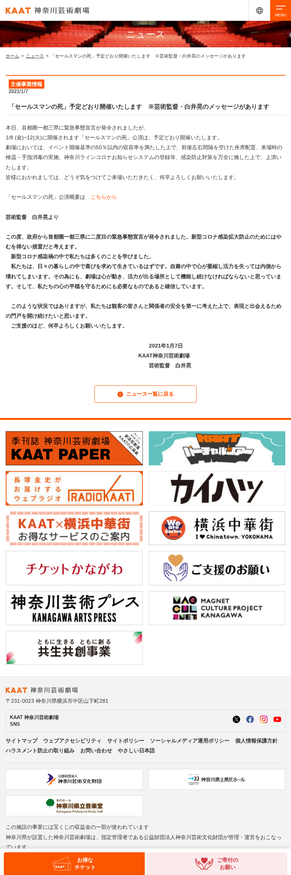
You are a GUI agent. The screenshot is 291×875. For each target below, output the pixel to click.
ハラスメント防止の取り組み (40, 750)
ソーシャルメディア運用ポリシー (190, 741)
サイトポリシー (125, 741)
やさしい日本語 (136, 750)
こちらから (104, 197)
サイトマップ (22, 741)
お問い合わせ (96, 750)
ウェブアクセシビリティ (72, 741)
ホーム (12, 56)
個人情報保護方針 (256, 741)
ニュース (35, 56)
